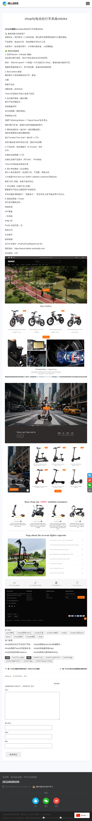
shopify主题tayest (77, 633)
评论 (7, 690)
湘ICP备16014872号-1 (44, 787)
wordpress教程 (52, 633)
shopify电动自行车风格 (44, 661)
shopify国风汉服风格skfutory (46, 652)
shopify (64, 633)
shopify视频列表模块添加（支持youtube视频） (25, 669)
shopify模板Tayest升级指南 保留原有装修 (22, 648)
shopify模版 (28, 661)
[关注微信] (89, 485)
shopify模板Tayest (24, 633)
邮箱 (7, 732)
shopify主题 (38, 633)
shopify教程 (18, 637)
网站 (6, 741)
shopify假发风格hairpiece (16, 652)
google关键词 (45, 814)
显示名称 (8, 723)
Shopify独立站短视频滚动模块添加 (76, 669)
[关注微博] (89, 480)
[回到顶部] (89, 490)
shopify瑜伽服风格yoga (44, 648)
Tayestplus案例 (18, 657)
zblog (40, 637)
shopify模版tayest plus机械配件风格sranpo (52, 644)
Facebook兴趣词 (33, 814)
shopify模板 (30, 637)
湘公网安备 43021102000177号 (72, 818)
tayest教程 (10, 633)
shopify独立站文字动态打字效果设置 (20, 644)
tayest (8, 637)
